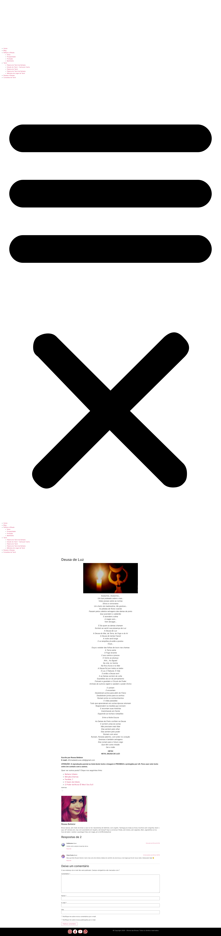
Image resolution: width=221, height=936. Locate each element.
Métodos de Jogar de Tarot (16, 73)
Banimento (10, 61)
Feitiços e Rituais (8, 52)
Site (62, 909)
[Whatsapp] (85, 931)
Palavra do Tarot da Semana (16, 65)
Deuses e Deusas (9, 75)
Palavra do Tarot (12, 69)
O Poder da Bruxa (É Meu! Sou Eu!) (79, 785)
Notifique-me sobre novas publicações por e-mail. (79, 920)
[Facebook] (75, 931)
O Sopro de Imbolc (72, 782)
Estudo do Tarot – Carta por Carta (18, 67)
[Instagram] (70, 931)
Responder (68, 848)
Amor (8, 54)
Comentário (65, 873)
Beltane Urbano (71, 774)
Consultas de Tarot (9, 77)
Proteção (10, 59)
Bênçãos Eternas (71, 777)
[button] (110, 300)
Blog (4, 50)
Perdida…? (69, 779)
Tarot (5, 63)
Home (5, 48)
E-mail (64, 902)
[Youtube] (80, 931)
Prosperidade (11, 57)
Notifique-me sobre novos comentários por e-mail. (79, 916)
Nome (63, 895)
